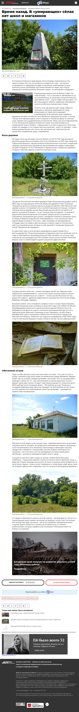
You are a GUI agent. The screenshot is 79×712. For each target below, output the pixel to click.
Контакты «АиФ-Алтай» (23, 662)
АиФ (18, 71)
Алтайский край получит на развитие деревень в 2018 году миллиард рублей (44, 563)
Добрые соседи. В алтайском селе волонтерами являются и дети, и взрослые (35, 619)
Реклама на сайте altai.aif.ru (41, 662)
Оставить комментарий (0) (61, 582)
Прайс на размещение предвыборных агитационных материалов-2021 (39, 664)
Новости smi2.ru (9, 655)
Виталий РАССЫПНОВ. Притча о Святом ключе (26, 626)
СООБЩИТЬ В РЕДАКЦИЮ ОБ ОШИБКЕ (27, 667)
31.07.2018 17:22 (6, 8)
